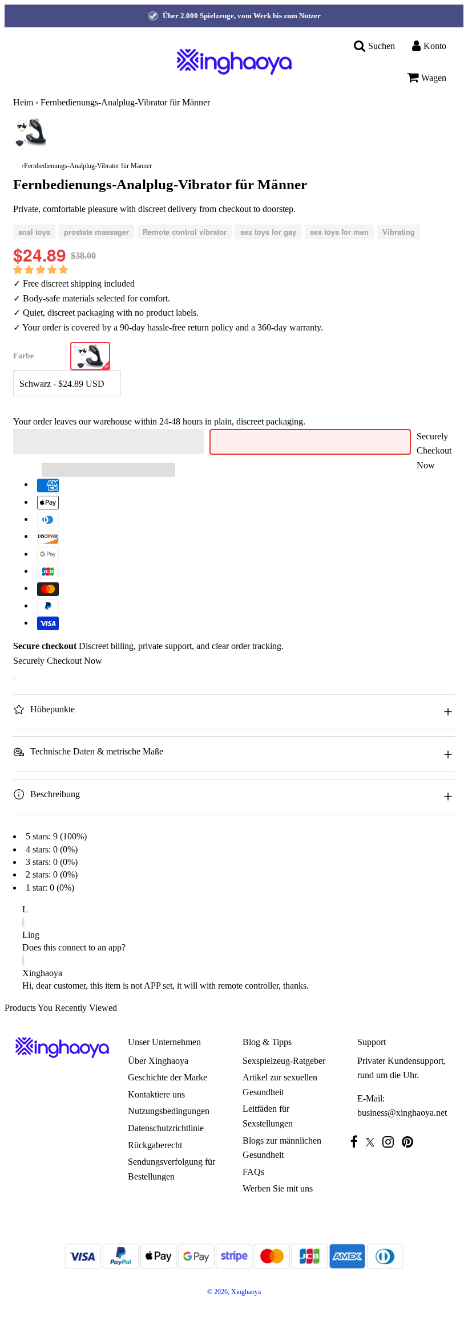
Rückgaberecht (155, 1145)
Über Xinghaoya (158, 1061)
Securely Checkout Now (434, 450)
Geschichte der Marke (167, 1077)
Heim (23, 102)
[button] (41, 270)
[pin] (410, 1141)
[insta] (391, 1141)
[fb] (357, 1141)
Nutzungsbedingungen (168, 1111)
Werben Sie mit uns (278, 1188)
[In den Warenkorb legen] (14, 678)
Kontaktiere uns (156, 1094)
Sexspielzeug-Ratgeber (284, 1061)
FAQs (253, 1172)
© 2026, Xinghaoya (234, 1292)
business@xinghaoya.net (402, 1112)
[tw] (373, 1142)
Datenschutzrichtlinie (166, 1128)
